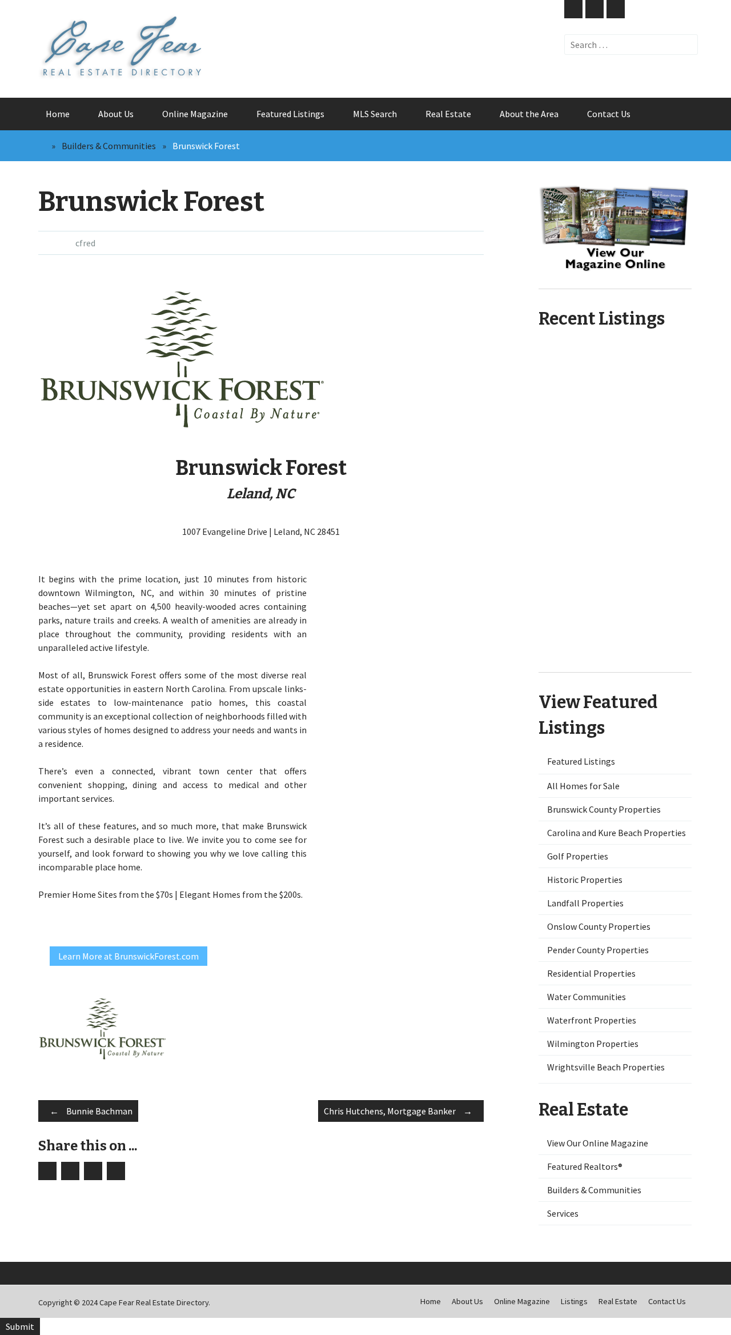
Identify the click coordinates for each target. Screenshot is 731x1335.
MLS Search (375, 113)
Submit (20, 1326)
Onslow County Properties (598, 926)
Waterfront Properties (591, 1020)
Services (563, 1213)
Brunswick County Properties (604, 809)
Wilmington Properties (592, 1043)
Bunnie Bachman (91, 1111)
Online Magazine (195, 113)
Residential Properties (591, 973)
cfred (85, 243)
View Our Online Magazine (597, 1143)
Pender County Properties (598, 950)
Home (58, 113)
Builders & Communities (109, 145)
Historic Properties (584, 879)
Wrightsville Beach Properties (606, 1067)
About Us (116, 113)
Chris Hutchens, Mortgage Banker (398, 1111)
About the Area (529, 113)
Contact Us (608, 113)
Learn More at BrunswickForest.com (128, 956)
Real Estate (448, 113)
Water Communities (586, 996)
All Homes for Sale (583, 786)
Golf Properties (577, 856)
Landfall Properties (585, 903)
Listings (574, 1301)
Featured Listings (290, 113)
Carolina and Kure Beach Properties (616, 832)
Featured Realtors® (584, 1166)
